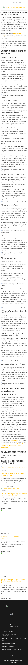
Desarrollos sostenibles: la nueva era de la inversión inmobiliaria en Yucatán (13, 581)
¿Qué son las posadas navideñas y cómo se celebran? (12, 474)
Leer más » (4, 485)
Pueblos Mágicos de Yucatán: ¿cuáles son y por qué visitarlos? (14, 494)
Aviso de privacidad (14, 655)
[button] (14, 10)
